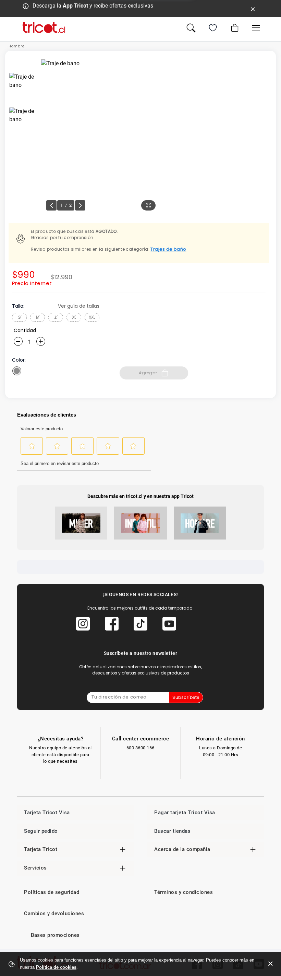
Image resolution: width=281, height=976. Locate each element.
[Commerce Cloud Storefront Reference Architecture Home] (43, 27)
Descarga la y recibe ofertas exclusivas (93, 5)
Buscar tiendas (172, 831)
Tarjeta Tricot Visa (47, 812)
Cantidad (25, 330)
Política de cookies (56, 967)
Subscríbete (185, 697)
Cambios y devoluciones (54, 913)
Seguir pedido (41, 831)
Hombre (17, 46)
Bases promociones (55, 935)
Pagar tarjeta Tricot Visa (184, 812)
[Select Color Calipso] (17, 371)
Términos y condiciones (183, 892)
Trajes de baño (168, 249)
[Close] (253, 8)
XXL (92, 317)
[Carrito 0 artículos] (234, 28)
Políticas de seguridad (51, 892)
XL (74, 317)
